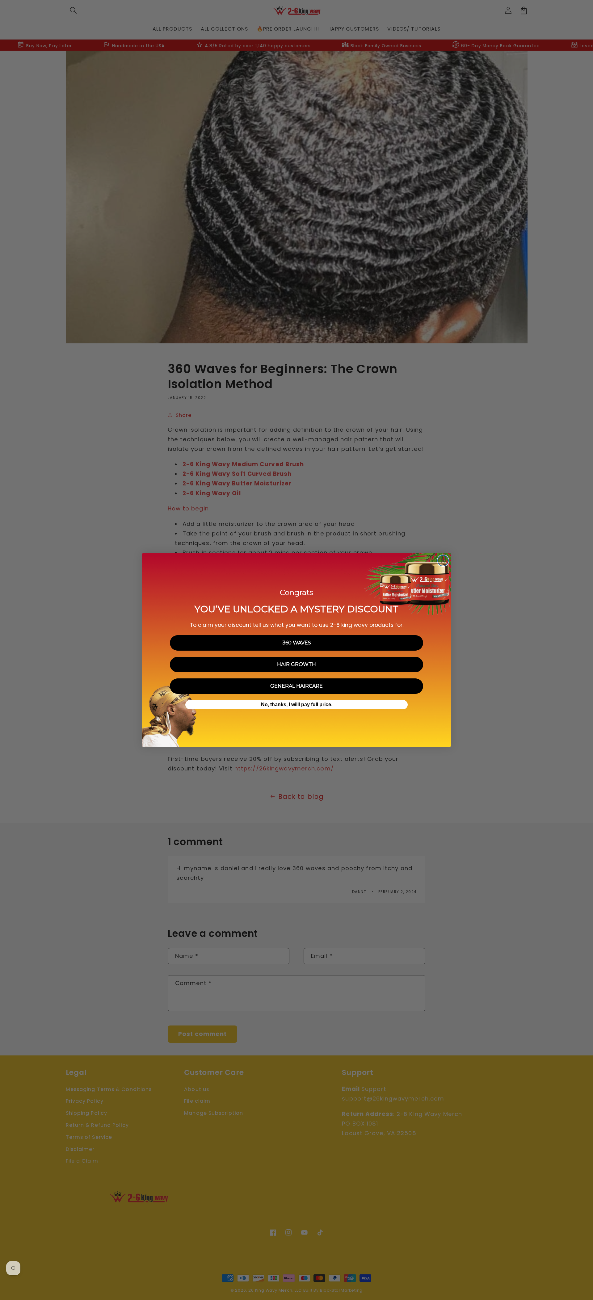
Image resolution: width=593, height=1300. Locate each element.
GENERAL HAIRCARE (296, 686)
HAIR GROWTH (296, 664)
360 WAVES (296, 643)
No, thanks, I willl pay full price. (296, 704)
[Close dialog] (443, 560)
